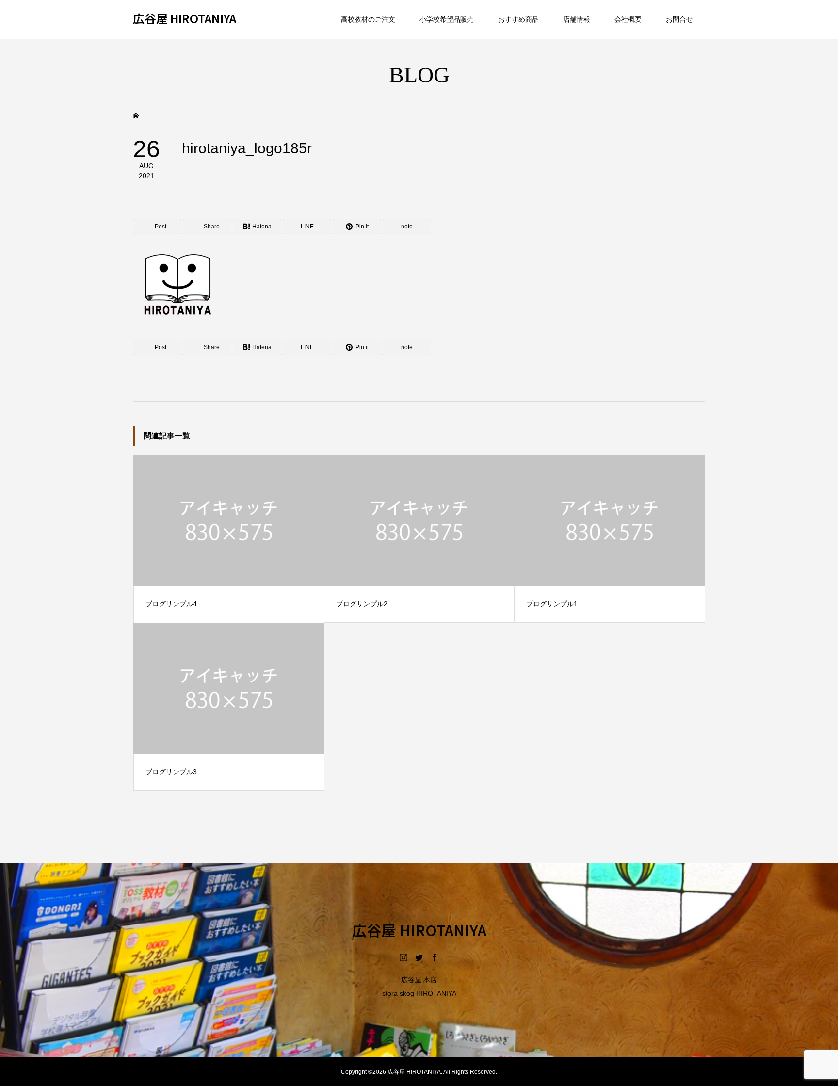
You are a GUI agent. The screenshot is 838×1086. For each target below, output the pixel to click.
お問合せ (679, 19)
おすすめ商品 (518, 19)
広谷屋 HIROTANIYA (184, 18)
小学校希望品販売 (446, 19)
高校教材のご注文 (368, 19)
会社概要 (628, 19)
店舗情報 (576, 19)
